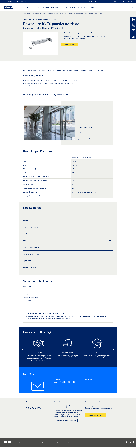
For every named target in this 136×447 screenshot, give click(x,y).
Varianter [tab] (37, 286)
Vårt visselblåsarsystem (31, 442)
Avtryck (77, 442)
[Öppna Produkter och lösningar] (59, 7)
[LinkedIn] (129, 1)
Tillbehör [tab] (27, 286)
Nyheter (97, 1)
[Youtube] (131, 1)
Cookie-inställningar (65, 442)
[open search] (131, 6)
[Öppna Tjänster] (99, 7)
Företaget (104, 1)
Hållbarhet (90, 1)
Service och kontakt (96, 70)
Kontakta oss (69, 44)
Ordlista (73, 442)
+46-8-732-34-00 (64, 382)
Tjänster (94, 7)
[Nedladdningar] (133, 36)
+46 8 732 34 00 (32, 407)
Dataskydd (56, 442)
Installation (83, 7)
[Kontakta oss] (133, 25)
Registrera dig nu (95, 415)
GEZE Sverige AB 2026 (19, 442)
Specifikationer (45, 70)
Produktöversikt (30, 70)
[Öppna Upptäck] (32, 7)
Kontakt (26, 402)
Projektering (69, 7)
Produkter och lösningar (47, 7)
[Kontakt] (133, 30)
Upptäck (27, 7)
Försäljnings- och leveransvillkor (45, 442)
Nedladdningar (59, 70)
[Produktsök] (133, 19)
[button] (117, 1)
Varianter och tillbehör (76, 70)
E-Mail (69, 318)
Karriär (110, 1)
